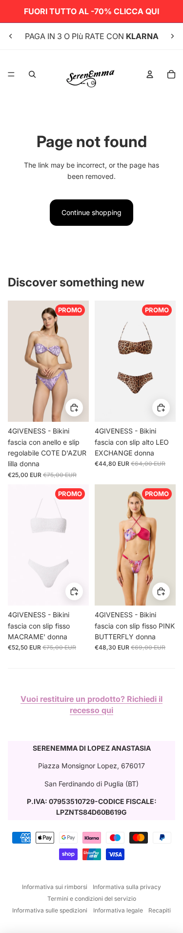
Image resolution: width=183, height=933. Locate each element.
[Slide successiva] (172, 36)
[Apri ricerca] (32, 74)
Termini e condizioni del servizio (91, 898)
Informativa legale (118, 910)
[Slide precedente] (10, 36)
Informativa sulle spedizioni (49, 910)
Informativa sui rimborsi (54, 886)
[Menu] (11, 74)
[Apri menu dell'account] (150, 74)
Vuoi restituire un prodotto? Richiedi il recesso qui (91, 704)
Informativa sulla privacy (127, 886)
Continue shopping (91, 212)
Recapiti (159, 910)
